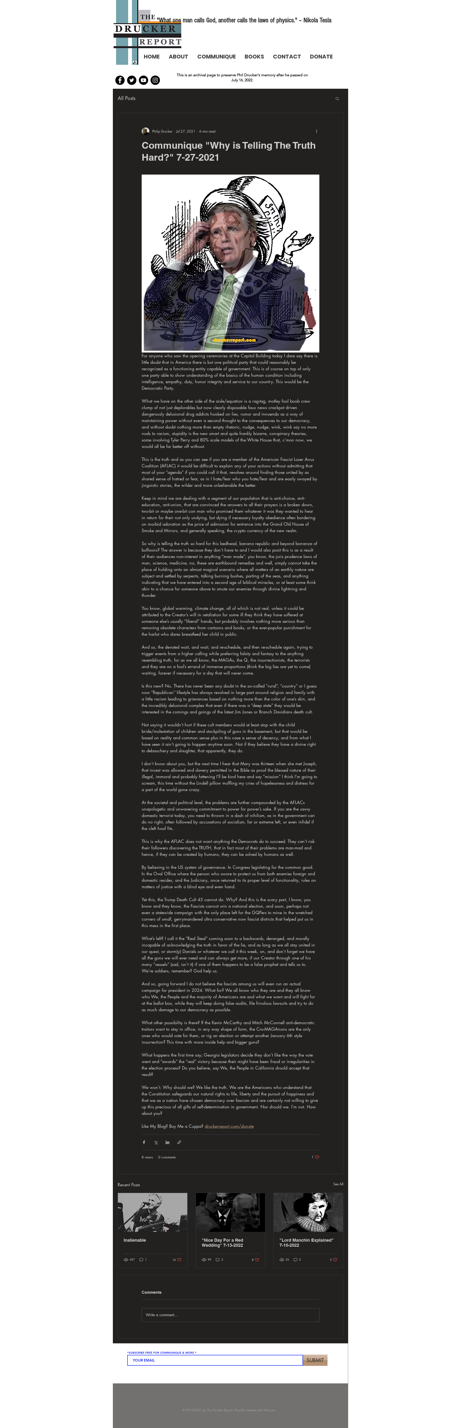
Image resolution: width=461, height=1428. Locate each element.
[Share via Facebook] (144, 1142)
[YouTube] (143, 80)
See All (338, 1184)
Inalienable (135, 1240)
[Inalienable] (152, 1212)
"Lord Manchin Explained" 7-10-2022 (306, 1243)
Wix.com (269, 1410)
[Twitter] (131, 80)
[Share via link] (179, 1142)
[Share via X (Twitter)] (155, 1142)
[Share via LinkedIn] (167, 1142)
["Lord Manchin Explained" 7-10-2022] (308, 1212)
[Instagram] (155, 80)
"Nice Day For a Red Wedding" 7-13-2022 (222, 1243)
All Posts (126, 98)
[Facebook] (120, 80)
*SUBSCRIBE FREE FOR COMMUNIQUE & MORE (160, 1352)
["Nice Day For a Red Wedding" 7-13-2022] (230, 1212)
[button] (337, 98)
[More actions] (316, 131)
